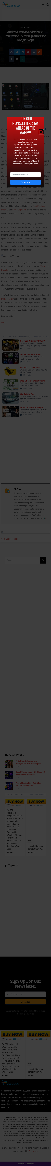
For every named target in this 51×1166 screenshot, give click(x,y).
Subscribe (25, 182)
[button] (41, 132)
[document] (25, 583)
